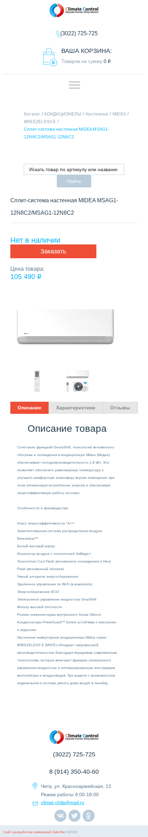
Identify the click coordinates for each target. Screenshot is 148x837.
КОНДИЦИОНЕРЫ (63, 114)
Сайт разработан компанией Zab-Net (34, 832)
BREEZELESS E (40, 121)
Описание (29, 407)
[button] (53, 251)
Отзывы (120, 407)
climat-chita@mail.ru (62, 802)
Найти (74, 181)
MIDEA (119, 114)
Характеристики (75, 407)
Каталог (32, 114)
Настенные (96, 114)
